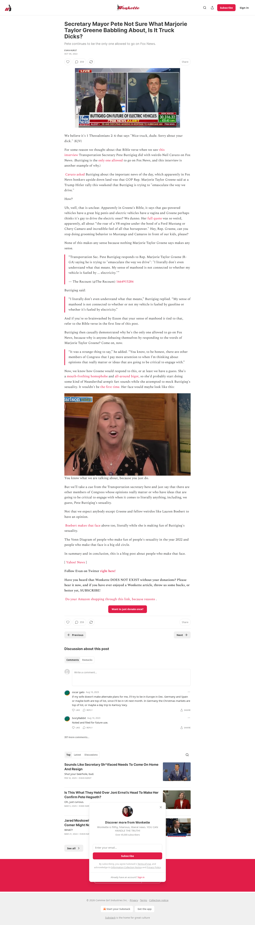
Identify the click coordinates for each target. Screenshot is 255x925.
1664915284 (125, 281)
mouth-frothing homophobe (87, 376)
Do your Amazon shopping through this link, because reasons (110, 599)
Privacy (134, 900)
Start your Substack (118, 909)
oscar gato (78, 692)
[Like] (67, 61)
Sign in (244, 7)
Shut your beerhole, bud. (79, 774)
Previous (77, 635)
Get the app (145, 909)
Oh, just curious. (74, 802)
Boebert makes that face (82, 525)
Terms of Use (144, 863)
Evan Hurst (70, 50)
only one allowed (110, 160)
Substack (110, 917)
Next (180, 635)
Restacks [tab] (87, 659)
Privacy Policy (154, 867)
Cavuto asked (75, 174)
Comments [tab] (72, 659)
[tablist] (79, 659)
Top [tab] (68, 754)
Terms (143, 900)
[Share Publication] (212, 7)
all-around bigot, (127, 376)
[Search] (204, 7)
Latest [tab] (77, 754)
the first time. (110, 386)
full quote (154, 218)
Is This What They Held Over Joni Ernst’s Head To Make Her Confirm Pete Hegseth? (111, 795)
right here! (108, 571)
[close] (161, 807)
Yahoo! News (75, 562)
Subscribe (226, 7)
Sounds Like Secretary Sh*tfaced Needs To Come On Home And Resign (111, 767)
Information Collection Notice (126, 867)
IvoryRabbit (79, 718)
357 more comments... (76, 737)
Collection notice (158, 900)
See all (71, 848)
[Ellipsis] (189, 692)
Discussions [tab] (90, 754)
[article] (127, 773)
